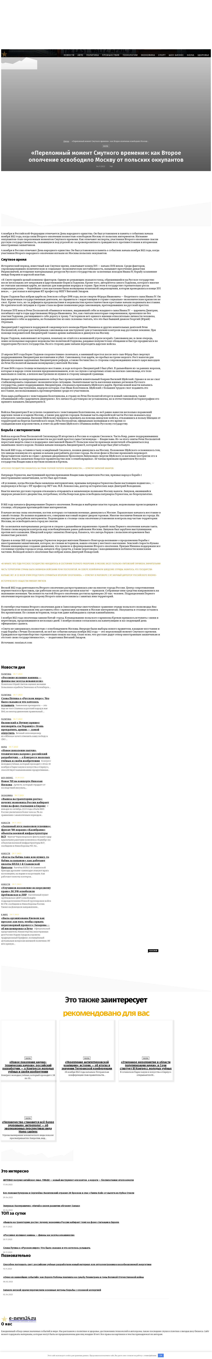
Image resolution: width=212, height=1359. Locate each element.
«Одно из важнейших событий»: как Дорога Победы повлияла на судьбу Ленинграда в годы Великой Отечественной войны (73, 1277)
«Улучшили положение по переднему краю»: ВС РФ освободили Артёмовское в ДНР (26, 891)
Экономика (7, 795)
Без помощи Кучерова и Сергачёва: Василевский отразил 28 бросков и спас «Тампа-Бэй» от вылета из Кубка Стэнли (68, 1193)
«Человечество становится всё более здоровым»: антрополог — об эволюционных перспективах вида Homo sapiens (28, 1126)
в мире (4, 915)
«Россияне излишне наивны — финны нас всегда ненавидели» (39, 1235)
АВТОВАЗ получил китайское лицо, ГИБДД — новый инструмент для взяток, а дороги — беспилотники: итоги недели (68, 1180)
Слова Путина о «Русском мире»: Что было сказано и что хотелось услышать (25, 702)
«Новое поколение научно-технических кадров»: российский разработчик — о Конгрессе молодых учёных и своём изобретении (28, 1066)
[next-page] (107, 1145)
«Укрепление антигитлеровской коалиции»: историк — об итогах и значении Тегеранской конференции (87, 1065)
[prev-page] (104, 1145)
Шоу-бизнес (7, 778)
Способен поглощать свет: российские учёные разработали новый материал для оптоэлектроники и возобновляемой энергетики (77, 1264)
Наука (66, 141)
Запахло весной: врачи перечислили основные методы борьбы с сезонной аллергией (52, 1290)
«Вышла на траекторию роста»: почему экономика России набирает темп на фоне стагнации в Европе (25, 802)
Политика (6, 674)
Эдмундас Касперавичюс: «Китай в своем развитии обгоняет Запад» (41, 1205)
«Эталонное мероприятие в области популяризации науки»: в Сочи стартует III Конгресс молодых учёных (146, 1065)
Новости (5, 823)
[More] (176, 177)
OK (161, 1355)
